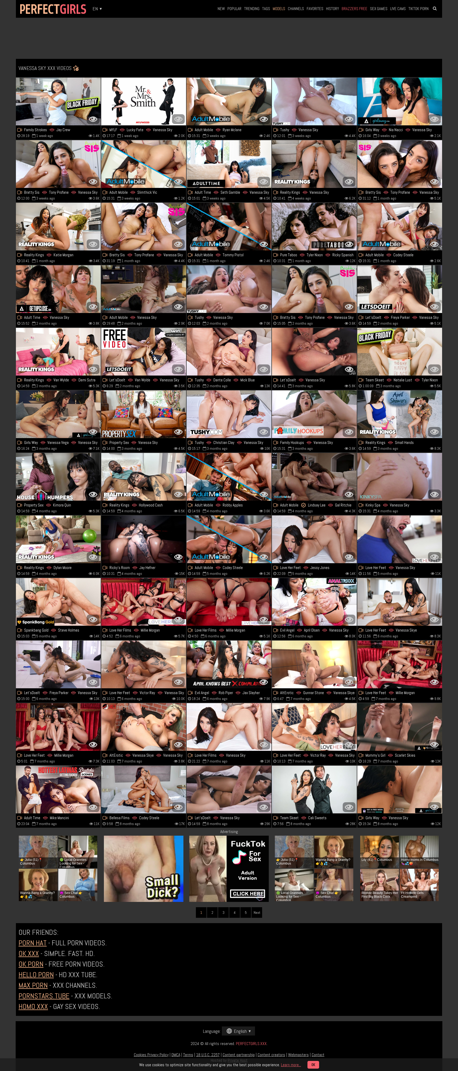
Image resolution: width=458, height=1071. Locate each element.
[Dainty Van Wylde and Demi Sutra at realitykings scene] (58, 352)
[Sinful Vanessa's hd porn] (229, 289)
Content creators (271, 1054)
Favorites (315, 8)
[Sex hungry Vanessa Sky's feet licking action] (399, 539)
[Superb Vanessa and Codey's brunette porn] (399, 226)
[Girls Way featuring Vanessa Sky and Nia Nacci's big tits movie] (399, 101)
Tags (266, 8)
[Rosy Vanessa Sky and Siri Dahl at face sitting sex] (399, 727)
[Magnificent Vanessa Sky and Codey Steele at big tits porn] (229, 539)
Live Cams (398, 8)
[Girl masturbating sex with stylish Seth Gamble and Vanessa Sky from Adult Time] (229, 164)
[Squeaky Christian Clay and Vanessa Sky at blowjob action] (229, 414)
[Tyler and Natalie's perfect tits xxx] (399, 352)
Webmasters (298, 1054)
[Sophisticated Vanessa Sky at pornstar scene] (399, 477)
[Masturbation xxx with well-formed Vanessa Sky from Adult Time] (58, 289)
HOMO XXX (33, 1006)
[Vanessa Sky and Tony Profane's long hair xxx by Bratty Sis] (58, 164)
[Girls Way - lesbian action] (399, 789)
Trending (251, 8)
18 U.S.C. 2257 (208, 1054)
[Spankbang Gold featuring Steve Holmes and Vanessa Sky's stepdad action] (58, 602)
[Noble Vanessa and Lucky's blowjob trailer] (143, 101)
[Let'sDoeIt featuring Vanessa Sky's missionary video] (314, 352)
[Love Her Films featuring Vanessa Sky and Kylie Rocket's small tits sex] (229, 602)
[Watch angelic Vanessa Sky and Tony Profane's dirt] (314, 289)
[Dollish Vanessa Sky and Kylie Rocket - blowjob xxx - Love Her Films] (143, 602)
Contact (318, 1054)
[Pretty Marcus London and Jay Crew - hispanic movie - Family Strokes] (58, 101)
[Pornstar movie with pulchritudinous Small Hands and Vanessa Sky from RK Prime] (399, 414)
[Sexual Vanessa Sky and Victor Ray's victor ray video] (143, 664)
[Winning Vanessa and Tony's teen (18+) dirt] (399, 164)
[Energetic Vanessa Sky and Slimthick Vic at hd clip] (143, 164)
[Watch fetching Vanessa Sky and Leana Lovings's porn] (143, 289)
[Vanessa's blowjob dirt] (229, 789)
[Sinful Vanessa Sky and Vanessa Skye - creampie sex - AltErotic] (143, 727)
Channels (296, 8)
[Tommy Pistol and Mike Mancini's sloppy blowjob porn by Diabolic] (58, 789)
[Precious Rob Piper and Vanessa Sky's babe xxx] (229, 664)
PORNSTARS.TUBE (44, 996)
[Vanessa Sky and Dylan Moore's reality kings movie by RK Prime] (58, 539)
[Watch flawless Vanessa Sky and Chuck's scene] (143, 414)
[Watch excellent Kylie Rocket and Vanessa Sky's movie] (58, 664)
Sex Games (378, 8)
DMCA (175, 1054)
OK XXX (29, 953)
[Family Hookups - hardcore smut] (314, 414)
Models (279, 8)
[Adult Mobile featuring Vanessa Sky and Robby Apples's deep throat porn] (229, 477)
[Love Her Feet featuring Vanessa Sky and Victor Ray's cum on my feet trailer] (314, 727)
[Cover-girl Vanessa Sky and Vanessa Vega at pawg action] (58, 414)
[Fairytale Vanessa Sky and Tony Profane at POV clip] (143, 226)
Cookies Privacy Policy (151, 1054)
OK (313, 1065)
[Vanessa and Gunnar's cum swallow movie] (314, 664)
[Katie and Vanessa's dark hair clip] (58, 226)
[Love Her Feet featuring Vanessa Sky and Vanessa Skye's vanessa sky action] (399, 602)
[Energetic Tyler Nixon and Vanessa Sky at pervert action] (314, 226)
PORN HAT (33, 942)
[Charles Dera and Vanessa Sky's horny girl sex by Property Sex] (58, 477)
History (332, 8)
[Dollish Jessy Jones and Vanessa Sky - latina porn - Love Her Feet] (314, 539)
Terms (188, 1054)
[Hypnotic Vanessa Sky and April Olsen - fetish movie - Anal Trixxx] (314, 602)
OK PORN (31, 964)
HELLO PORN (36, 974)
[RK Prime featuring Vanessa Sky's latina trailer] (314, 164)
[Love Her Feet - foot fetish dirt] (399, 664)
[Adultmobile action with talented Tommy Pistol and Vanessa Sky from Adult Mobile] (229, 226)
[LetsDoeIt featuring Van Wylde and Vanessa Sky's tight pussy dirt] (143, 352)
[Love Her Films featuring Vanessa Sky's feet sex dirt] (229, 727)
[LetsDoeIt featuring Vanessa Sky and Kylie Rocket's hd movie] (399, 289)
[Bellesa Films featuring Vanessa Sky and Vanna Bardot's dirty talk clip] (143, 789)
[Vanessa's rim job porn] (314, 101)
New (221, 8)
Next (257, 912)
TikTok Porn (418, 8)
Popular (234, 8)
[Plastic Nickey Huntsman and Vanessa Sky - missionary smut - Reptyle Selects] (314, 789)
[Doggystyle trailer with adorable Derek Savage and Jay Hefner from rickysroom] (143, 539)
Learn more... (291, 1065)
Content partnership (239, 1054)
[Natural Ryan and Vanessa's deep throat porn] (229, 101)
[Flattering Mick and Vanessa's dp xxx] (229, 352)
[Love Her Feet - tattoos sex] (58, 727)
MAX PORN (33, 985)
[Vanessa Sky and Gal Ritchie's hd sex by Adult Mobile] (314, 477)
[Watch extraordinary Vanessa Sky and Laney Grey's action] (143, 477)
